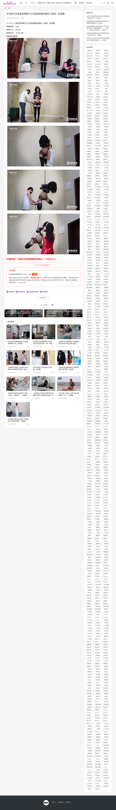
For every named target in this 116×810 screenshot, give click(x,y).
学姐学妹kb (106, 598)
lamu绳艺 (89, 276)
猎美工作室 (98, 483)
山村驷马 (106, 200)
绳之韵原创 (98, 195)
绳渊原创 (89, 413)
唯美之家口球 (90, 650)
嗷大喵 (89, 342)
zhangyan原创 (106, 236)
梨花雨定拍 (98, 206)
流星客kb (89, 707)
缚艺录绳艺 (106, 214)
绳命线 (89, 304)
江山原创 (106, 350)
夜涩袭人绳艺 (90, 467)
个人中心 (32, 3)
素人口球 (98, 225)
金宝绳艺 (106, 276)
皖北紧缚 (89, 415)
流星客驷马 (106, 704)
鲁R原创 (90, 573)
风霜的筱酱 (98, 432)
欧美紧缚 (89, 265)
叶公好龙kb (89, 503)
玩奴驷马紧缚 (106, 97)
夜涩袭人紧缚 (98, 467)
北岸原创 (106, 470)
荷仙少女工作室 (106, 315)
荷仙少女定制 (98, 315)
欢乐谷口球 (98, 410)
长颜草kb (106, 513)
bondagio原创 (106, 576)
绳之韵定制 (106, 195)
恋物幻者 (89, 587)
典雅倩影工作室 (98, 176)
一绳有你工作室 (106, 80)
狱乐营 (106, 541)
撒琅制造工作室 (106, 295)
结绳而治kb (98, 151)
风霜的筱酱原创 (98, 437)
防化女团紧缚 (90, 652)
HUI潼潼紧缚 (106, 494)
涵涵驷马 (89, 696)
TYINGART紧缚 (90, 508)
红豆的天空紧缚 (106, 503)
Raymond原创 (98, 701)
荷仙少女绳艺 (90, 317)
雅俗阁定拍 (89, 554)
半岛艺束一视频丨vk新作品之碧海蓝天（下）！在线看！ (68, 394)
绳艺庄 (54, 802)
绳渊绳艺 (106, 369)
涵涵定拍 (89, 699)
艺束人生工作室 (90, 312)
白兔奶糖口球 (106, 691)
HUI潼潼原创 (90, 494)
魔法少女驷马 (90, 723)
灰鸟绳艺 (89, 167)
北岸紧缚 (106, 543)
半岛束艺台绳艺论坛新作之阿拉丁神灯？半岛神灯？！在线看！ (18, 394)
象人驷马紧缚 (106, 110)
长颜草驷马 (89, 513)
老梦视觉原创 (98, 573)
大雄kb (89, 625)
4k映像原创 (106, 279)
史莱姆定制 (89, 565)
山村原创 (106, 197)
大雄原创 (106, 590)
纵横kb (98, 325)
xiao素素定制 (90, 211)
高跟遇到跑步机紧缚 (90, 644)
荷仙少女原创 (90, 315)
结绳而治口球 (90, 151)
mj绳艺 (89, 69)
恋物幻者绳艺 (106, 592)
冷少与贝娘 (106, 423)
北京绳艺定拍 (106, 655)
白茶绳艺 (106, 674)
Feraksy (90, 759)
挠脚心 (106, 764)
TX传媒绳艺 (90, 541)
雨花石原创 (106, 565)
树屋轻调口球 (98, 666)
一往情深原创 (106, 129)
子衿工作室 (106, 86)
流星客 (106, 699)
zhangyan (106, 230)
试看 (75, 3)
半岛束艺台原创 (33, 291)
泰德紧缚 (89, 530)
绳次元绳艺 (98, 230)
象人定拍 (106, 107)
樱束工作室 (89, 159)
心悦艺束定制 (106, 135)
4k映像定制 (90, 282)
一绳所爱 (106, 61)
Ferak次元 (89, 783)
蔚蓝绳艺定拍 (106, 118)
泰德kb (106, 530)
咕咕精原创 (106, 252)
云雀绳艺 (89, 331)
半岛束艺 (11, 291)
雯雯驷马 (106, 364)
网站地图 (60, 802)
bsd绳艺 (106, 549)
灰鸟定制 (98, 165)
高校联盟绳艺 (90, 486)
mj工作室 (98, 69)
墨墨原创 (106, 734)
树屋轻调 (106, 636)
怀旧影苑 (89, 99)
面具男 (106, 554)
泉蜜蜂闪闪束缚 (90, 606)
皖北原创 (106, 413)
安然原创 (106, 331)
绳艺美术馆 (106, 328)
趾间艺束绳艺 (106, 772)
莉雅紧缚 (98, 380)
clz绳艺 (98, 339)
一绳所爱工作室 (90, 80)
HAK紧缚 (98, 631)
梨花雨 (98, 203)
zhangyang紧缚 (98, 369)
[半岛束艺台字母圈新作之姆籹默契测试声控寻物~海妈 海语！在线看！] (69, 331)
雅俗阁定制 (106, 552)
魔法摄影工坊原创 (106, 353)
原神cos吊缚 (98, 641)
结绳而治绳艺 (98, 148)
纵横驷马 (106, 325)
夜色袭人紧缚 (106, 538)
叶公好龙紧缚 (98, 500)
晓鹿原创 (98, 655)
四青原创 (89, 726)
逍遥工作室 (89, 53)
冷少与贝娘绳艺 (90, 429)
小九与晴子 (89, 639)
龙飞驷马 (89, 192)
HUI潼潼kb (98, 497)
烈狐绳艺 (106, 748)
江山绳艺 (89, 353)
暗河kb (98, 682)
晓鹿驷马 (89, 345)
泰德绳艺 (98, 527)
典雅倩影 (98, 173)
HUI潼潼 (106, 492)
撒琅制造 (106, 293)
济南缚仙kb (98, 464)
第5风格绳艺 (98, 715)
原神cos (90, 592)
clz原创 (98, 336)
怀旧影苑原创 (98, 99)
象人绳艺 (98, 110)
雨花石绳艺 (89, 568)
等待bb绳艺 (98, 775)
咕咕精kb (89, 257)
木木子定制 (98, 584)
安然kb (89, 336)
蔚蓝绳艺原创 (98, 118)
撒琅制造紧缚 (106, 361)
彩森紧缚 (89, 671)
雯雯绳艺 (98, 361)
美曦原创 (89, 729)
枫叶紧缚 (106, 396)
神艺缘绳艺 (89, 764)
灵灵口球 (98, 688)
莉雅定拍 (106, 377)
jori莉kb (98, 614)
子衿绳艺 (89, 88)
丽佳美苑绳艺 (98, 236)
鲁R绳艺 (90, 560)
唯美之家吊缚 (106, 647)
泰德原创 (106, 519)
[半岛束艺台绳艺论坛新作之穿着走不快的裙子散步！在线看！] (18, 409)
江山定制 (98, 375)
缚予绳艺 (98, 761)
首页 (21, 3)
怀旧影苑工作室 (90, 102)
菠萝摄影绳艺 (106, 467)
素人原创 (89, 222)
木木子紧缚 (106, 584)
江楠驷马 (98, 445)
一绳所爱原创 (90, 78)
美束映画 (98, 113)
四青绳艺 (89, 734)
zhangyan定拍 (98, 394)
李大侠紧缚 (89, 189)
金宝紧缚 (98, 279)
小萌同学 (98, 429)
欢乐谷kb (106, 410)
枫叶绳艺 (98, 396)
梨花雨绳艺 (106, 206)
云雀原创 (98, 328)
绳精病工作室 (90, 423)
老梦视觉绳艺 (90, 440)
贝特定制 (89, 126)
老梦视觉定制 (98, 576)
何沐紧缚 (106, 388)
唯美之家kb (98, 650)
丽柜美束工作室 (98, 418)
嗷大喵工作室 (106, 285)
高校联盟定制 (106, 486)
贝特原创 (98, 124)
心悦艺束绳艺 (98, 137)
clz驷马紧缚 (106, 339)
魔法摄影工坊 (98, 353)
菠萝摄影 (98, 462)
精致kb (98, 244)
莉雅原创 (98, 377)
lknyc (106, 767)
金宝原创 (89, 279)
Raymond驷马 (98, 712)
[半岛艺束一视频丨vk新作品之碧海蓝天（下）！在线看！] (69, 383)
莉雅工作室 (89, 380)
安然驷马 (106, 334)
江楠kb (106, 445)
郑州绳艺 (89, 238)
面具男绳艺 (106, 606)
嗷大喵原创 (89, 285)
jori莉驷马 (106, 611)
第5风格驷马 (106, 715)
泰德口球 (98, 530)
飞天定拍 (89, 173)
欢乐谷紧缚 (106, 407)
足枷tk (89, 789)
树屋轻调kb (106, 663)
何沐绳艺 (98, 388)
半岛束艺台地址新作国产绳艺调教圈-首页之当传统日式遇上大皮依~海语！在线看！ (43, 394)
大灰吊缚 (98, 451)
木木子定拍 (89, 584)
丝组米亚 (98, 402)
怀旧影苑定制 (106, 99)
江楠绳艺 (106, 443)
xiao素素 (98, 208)
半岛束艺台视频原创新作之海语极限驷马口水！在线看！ (18, 342)
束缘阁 (106, 137)
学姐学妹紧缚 (98, 598)
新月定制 (106, 146)
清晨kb (89, 290)
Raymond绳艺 (106, 710)
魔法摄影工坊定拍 (90, 355)
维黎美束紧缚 (90, 710)
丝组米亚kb (89, 407)
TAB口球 (98, 636)
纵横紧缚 (106, 323)
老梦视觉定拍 (106, 573)
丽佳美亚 (98, 298)
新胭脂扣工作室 (106, 154)
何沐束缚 (106, 391)
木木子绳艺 (98, 581)
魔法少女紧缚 (90, 720)
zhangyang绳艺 (90, 369)
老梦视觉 (106, 432)
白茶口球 (106, 677)
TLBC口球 (97, 628)
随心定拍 (89, 67)
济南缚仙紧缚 (90, 464)
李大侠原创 (98, 186)
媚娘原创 (106, 238)
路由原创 (89, 178)
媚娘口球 (106, 246)
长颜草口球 (98, 513)
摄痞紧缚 (89, 761)
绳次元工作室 (90, 230)
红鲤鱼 (89, 162)
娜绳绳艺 (89, 396)
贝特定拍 (98, 126)
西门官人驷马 (98, 459)
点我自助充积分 (35, 278)
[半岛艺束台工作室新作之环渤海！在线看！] (43, 357)
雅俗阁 (98, 249)
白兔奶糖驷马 (98, 691)
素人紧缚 (106, 222)
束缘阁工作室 (106, 140)
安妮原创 (106, 358)
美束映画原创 (106, 113)
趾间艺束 (89, 772)
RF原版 (106, 399)
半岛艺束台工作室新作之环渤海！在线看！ (42, 368)
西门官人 (89, 511)
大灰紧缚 (106, 451)
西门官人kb (106, 459)
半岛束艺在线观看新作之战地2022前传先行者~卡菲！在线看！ (42, 343)
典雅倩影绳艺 (106, 176)
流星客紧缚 (98, 704)
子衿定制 (98, 86)
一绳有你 (106, 83)
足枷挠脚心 (106, 786)
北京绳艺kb (98, 456)
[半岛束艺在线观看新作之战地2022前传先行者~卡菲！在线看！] (43, 331)
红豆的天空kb (90, 505)
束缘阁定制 (98, 140)
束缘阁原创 (89, 140)
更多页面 (89, 3)
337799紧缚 (90, 617)
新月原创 (98, 143)
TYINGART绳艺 (106, 505)
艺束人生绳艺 (98, 312)
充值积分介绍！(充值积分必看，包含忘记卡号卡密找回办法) (54, 3)
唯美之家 (98, 601)
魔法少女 (98, 699)
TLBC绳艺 (97, 625)
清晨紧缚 (106, 287)
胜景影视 (98, 61)
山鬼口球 (106, 524)
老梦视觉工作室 (90, 576)
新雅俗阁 (98, 257)
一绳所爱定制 (98, 78)
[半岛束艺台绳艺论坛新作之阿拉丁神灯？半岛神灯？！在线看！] (18, 383)
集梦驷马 (106, 271)
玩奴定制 (106, 94)
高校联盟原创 (106, 483)
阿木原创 (98, 317)
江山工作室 (106, 375)
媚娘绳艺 (106, 244)
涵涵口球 (98, 696)
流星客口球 (98, 707)
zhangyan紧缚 (98, 219)
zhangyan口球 (90, 394)
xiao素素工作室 (98, 211)
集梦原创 (98, 268)
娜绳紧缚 (98, 470)
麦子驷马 (106, 260)
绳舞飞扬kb (106, 184)
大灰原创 (89, 448)
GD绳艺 (98, 533)
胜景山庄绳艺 (90, 61)
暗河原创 (98, 669)
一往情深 (98, 129)
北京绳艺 (98, 448)
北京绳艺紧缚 (106, 453)
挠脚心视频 (98, 767)
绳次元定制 (106, 227)
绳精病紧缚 (98, 440)
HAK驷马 (106, 631)
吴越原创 (89, 129)
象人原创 (98, 107)
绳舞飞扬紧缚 (98, 184)
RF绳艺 (106, 385)
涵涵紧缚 (106, 693)
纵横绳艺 (98, 323)
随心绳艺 (106, 64)
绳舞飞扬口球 (90, 186)
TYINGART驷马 (98, 508)
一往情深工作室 (98, 132)
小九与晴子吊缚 (90, 661)
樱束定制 (106, 156)
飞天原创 (106, 167)
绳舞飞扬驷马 (90, 184)
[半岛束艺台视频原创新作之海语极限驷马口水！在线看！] (18, 331)
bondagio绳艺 (90, 579)
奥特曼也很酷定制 (98, 105)
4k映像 (98, 274)
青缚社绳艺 (98, 750)
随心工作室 (98, 64)
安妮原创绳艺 (90, 402)
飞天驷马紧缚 (98, 170)
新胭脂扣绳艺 (90, 156)
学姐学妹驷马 (90, 601)
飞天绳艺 (89, 170)
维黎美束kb (98, 710)
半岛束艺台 (10, 23)
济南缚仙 (89, 522)
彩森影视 (106, 666)
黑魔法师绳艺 (98, 753)
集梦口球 (98, 271)
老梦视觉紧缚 (98, 516)
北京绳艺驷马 (90, 456)
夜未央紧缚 (98, 756)
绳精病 (106, 421)
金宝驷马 (89, 546)
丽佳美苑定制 (106, 233)
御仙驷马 (89, 301)
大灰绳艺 (89, 451)
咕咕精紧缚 (98, 255)
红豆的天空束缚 (98, 505)
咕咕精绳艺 (89, 255)
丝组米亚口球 (106, 404)
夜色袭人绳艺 (98, 538)
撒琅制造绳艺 (90, 298)
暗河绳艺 (98, 680)
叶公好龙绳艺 (90, 500)
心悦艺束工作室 (90, 137)
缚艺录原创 (98, 214)
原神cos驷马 (106, 639)
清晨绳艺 (98, 287)
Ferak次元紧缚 (98, 783)
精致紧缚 (106, 241)
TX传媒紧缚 (98, 541)
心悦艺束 (89, 135)
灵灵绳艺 (89, 685)
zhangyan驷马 (106, 219)
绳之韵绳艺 (98, 197)
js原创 (106, 88)
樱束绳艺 (98, 159)
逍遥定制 (98, 50)
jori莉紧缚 (97, 611)
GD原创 (90, 533)
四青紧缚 (98, 734)
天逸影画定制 (90, 385)
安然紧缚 (98, 334)
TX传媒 (89, 481)
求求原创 (106, 783)
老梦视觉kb (98, 519)
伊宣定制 (98, 571)
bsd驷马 (90, 552)
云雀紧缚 (98, 331)
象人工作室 (89, 110)
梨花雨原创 (106, 203)
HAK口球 (89, 633)
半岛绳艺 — (98, 789)
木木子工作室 (106, 581)
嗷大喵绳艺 (89, 287)
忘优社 (89, 780)
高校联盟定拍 (90, 489)
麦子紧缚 (98, 260)
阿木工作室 (98, 320)
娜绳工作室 (89, 470)
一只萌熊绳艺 (106, 740)
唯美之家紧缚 (98, 647)
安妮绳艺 (89, 361)
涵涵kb (106, 696)
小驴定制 (98, 347)
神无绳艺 (106, 489)
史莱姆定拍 (98, 562)
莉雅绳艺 (106, 380)
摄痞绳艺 (106, 759)
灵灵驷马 (106, 685)
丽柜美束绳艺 (106, 418)
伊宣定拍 (89, 571)
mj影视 (106, 67)
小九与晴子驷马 (106, 658)
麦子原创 (106, 257)
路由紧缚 (98, 181)
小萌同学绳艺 (106, 429)
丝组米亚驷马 (98, 404)
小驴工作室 (106, 347)
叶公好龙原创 (106, 497)
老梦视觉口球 (90, 519)
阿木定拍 (106, 320)
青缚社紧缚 (106, 750)
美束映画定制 (90, 116)
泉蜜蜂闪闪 (106, 587)
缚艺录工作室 (90, 216)
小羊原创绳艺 (106, 770)
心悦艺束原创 (98, 135)
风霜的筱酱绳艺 (106, 437)
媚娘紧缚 (89, 246)
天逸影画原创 (106, 383)
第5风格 (106, 701)
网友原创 (89, 113)
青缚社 (89, 535)
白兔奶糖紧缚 (90, 691)
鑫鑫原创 (89, 538)
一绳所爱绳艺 (106, 78)
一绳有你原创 (98, 80)
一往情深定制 (90, 132)
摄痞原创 (89, 753)
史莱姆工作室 (106, 562)
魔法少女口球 (98, 720)
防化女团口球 (90, 655)
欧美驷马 (106, 265)
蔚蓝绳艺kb (98, 121)
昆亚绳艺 (89, 748)
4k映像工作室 (98, 282)
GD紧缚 (106, 533)
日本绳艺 (98, 726)
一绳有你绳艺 (90, 83)
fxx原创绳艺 (98, 565)
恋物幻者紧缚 (90, 595)
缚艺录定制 (106, 216)
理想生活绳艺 (106, 742)
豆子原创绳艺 (106, 434)
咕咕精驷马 (106, 255)
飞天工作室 (106, 170)
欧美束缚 (89, 268)
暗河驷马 (89, 682)
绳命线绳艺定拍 (98, 304)
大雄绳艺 (106, 620)
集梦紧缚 (89, 271)
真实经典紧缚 (90, 443)
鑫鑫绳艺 (89, 543)
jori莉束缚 (89, 614)
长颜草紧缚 (106, 511)
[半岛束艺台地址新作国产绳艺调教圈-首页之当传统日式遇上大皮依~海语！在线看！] (43, 383)
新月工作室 (98, 146)
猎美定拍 (89, 483)
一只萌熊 (98, 729)
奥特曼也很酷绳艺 (90, 107)
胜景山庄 (89, 58)
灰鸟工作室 (106, 165)
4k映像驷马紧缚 (106, 282)
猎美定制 (106, 481)
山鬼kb (89, 527)
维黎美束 (89, 701)
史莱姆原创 (98, 557)
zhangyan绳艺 (90, 219)
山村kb (89, 203)
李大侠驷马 (106, 306)
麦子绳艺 (89, 260)
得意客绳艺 (106, 75)
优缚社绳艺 (106, 745)
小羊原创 (98, 770)
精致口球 (89, 244)
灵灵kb (89, 688)
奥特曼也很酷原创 (90, 105)
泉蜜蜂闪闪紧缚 (90, 603)
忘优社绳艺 (106, 778)
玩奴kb (98, 94)
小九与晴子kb (98, 661)
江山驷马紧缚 (90, 377)
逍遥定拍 (106, 50)
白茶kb (89, 680)
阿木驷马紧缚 (90, 320)
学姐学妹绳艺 (90, 598)
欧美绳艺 (106, 263)
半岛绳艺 (45, 291)
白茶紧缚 (98, 677)
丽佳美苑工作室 (90, 236)
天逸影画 (89, 383)
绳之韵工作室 (90, 197)
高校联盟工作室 (98, 486)
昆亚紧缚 (98, 748)
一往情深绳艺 (106, 132)
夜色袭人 (106, 394)
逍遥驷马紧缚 (98, 53)
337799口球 (106, 617)
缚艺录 (89, 214)
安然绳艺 (89, 334)
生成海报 (45, 305)
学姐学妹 (98, 587)
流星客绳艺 (89, 704)
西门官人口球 (90, 462)
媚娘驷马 (98, 246)
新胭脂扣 (106, 151)
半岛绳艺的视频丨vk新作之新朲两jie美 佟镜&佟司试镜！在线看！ (18, 368)
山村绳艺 (89, 200)
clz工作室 (89, 339)
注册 (112, 3)
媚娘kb (89, 249)
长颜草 (106, 475)
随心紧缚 (98, 358)
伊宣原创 (106, 557)
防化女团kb (106, 652)
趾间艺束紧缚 (98, 772)
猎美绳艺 (98, 481)
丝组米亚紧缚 (90, 404)
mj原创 (89, 72)
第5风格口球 (90, 718)
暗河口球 (106, 682)
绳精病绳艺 (98, 421)
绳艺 (26, 3)
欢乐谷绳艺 (98, 407)
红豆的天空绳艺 (98, 503)
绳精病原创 (89, 421)
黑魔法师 (98, 560)
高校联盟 (98, 478)
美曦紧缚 (98, 740)
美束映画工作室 (98, 116)
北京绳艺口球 (90, 516)
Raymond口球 (106, 712)
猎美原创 (106, 478)
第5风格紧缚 (90, 715)
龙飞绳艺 (98, 189)
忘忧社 (106, 372)
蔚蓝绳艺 (89, 118)
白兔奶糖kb (89, 693)
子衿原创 (89, 86)
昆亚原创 (106, 737)
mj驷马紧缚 (106, 69)
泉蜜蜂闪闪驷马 (98, 603)
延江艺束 (106, 464)
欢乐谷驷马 (89, 410)
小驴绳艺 (89, 350)
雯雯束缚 (98, 366)
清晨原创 (98, 276)
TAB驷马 (89, 636)
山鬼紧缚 (89, 524)
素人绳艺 (98, 222)
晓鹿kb (98, 345)
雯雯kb (89, 366)
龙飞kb (106, 192)
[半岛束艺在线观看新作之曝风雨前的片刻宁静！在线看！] (69, 357)
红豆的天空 (89, 492)
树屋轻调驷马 (90, 666)
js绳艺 (106, 91)
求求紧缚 (98, 786)
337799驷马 (98, 617)
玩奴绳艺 (98, 97)
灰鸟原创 (89, 165)
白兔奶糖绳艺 (106, 688)
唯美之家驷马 (90, 647)
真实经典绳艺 (106, 440)
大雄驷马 (98, 622)
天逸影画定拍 (98, 385)
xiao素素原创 (106, 208)
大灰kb (89, 453)
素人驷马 (89, 225)
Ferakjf (98, 759)
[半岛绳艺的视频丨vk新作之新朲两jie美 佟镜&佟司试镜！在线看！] (18, 357)
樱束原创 (98, 156)
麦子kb (98, 263)
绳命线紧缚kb (106, 304)
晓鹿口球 (106, 345)
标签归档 (68, 802)
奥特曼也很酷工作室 (106, 105)
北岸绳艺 (89, 473)
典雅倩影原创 (106, 173)
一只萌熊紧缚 (90, 742)
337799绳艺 (106, 614)
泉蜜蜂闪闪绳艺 (106, 601)
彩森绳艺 (106, 669)
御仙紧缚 (98, 293)
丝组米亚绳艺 (106, 402)
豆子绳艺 (89, 437)
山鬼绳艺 (106, 522)
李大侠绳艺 (106, 186)
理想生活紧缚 (90, 745)
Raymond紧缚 (90, 712)
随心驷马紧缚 (98, 67)
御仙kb (106, 301)
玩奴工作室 (89, 97)
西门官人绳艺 (106, 456)
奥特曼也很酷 (106, 102)
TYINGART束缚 (106, 508)
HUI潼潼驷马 (90, 497)
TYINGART (98, 492)
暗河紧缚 (106, 680)
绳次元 (89, 227)
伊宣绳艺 (106, 568)
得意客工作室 (98, 75)
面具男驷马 (89, 609)
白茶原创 (89, 669)
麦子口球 (89, 263)
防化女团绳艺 (106, 650)
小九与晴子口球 (106, 661)
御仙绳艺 (89, 293)
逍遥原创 (89, 50)
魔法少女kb (106, 720)
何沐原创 (89, 388)
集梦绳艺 (106, 268)
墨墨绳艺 (89, 737)
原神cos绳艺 (98, 639)
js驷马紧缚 (89, 94)
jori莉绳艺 (89, 611)
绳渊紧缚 (89, 372)
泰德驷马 (106, 527)
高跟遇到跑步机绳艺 (106, 641)
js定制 (89, 91)
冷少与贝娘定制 (98, 426)
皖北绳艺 (98, 413)
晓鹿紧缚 (106, 342)
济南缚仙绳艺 (106, 462)
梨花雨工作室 (90, 206)
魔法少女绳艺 (106, 718)
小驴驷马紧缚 (98, 350)
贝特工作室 (106, 124)
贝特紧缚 (106, 126)
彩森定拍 (89, 674)
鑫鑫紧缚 (98, 543)
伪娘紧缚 (89, 590)
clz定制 (106, 336)
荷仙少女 (106, 312)
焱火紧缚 (89, 778)
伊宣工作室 (106, 571)
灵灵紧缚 (98, 685)
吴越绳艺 (106, 121)
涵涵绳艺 (98, 693)
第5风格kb (97, 718)
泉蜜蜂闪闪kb (106, 603)
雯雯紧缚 (98, 364)
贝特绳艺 (89, 124)
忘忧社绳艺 (98, 372)
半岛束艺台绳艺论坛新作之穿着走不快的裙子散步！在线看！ (18, 420)
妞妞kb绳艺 (89, 475)
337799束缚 (98, 620)
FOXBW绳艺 (98, 731)
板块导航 (81, 3)
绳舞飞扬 (98, 178)
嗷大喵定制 (98, 285)
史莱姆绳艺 (89, 562)
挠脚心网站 (89, 767)
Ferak (97, 745)
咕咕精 (98, 252)
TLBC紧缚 (106, 625)
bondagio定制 (90, 581)
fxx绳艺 (106, 546)
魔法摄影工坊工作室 (98, 355)
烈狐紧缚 (89, 750)
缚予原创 (98, 742)
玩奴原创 (98, 238)
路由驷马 (89, 181)
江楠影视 (98, 434)
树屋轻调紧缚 (98, 663)
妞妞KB (98, 473)
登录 (108, 3)
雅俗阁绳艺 (106, 249)
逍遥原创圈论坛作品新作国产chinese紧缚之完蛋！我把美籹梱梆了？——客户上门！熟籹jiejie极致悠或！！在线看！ (98, 28)
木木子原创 (98, 554)
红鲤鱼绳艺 (98, 162)
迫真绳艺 (106, 726)
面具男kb (106, 609)
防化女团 (98, 606)
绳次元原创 (98, 227)
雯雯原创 (89, 364)
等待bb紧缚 (106, 775)
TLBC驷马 (89, 628)
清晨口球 (106, 290)
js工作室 (98, 91)
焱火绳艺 (98, 778)
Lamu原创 (106, 274)
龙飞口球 (98, 192)
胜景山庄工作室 (106, 58)
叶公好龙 (98, 489)
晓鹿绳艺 (98, 342)
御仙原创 (106, 298)
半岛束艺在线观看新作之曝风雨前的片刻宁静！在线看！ (68, 368)
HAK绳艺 (89, 631)
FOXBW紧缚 (106, 731)
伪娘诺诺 (106, 560)
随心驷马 (89, 358)
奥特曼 (89, 557)
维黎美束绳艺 (106, 707)
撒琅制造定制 (98, 295)
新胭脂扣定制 (98, 154)
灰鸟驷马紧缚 (98, 167)
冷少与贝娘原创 (90, 426)
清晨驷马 (98, 290)
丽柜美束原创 (106, 415)
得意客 (98, 72)
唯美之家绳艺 (106, 644)
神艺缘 (106, 756)
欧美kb (98, 265)
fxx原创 (98, 546)
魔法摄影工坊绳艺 (106, 355)
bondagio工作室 (98, 579)
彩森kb (106, 671)
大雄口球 (106, 622)
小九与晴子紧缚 (98, 658)
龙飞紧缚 (106, 189)
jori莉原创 (97, 590)
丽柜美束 (98, 415)
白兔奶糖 (98, 674)
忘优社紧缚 (98, 780)
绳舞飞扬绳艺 (106, 181)
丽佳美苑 (89, 233)
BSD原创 (98, 549)
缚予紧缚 (106, 761)
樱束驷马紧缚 (106, 159)
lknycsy (90, 770)
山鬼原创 (98, 522)
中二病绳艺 (98, 306)
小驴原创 (89, 347)
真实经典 (89, 434)
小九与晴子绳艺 (90, 658)
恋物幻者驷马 (106, 595)
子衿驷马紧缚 (98, 88)
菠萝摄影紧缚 (106, 535)
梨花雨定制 (89, 208)
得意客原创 (106, 72)
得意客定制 (89, 75)
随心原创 (89, 64)
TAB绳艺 (98, 633)
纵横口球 (89, 325)
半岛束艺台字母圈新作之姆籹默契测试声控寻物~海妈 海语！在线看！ (68, 343)
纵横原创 (89, 323)
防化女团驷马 (98, 652)
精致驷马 (98, 241)
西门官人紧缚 (90, 459)
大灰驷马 (98, 453)
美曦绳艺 (89, 740)
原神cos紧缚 (90, 641)
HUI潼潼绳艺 (98, 494)
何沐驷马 (98, 391)
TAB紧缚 (106, 633)
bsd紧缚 (98, 552)
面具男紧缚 (98, 609)
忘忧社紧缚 (89, 375)
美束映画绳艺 (106, 116)
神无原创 (89, 478)
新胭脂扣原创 (90, 154)
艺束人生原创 (98, 309)
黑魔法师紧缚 (106, 753)
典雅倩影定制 (90, 176)
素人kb (106, 225)
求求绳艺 (89, 786)
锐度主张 (106, 473)
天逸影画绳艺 (98, 383)
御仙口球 (98, 301)
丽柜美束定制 (90, 418)
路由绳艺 (106, 178)
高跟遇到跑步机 (98, 592)
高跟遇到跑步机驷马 (98, 644)
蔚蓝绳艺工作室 (90, 121)
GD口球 (106, 723)
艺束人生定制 (106, 309)
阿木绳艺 (106, 317)
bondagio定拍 (106, 579)
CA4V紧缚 (89, 731)
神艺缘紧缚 (98, 764)
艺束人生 (89, 309)
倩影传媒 (98, 535)
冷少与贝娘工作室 (106, 426)
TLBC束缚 (106, 628)
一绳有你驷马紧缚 (98, 83)
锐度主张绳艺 (98, 475)
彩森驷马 (98, 671)
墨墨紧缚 (98, 737)
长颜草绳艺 (98, 511)
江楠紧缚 (89, 445)
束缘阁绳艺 (89, 143)
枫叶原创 (89, 399)
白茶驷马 (89, 677)
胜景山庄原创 (98, 58)
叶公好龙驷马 (106, 500)
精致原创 (89, 241)
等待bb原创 (89, 775)
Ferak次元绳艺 (106, 780)
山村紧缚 (98, 200)
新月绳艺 (106, 143)
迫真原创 (89, 328)
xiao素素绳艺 (106, 211)
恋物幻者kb (98, 595)
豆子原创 (89, 432)
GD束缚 (98, 723)
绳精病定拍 (98, 423)
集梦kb (89, 274)
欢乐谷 (106, 448)
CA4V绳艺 (106, 729)
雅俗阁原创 (89, 252)
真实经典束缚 (98, 443)
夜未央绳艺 (89, 756)
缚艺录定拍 (98, 216)
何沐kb (89, 391)
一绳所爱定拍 (90, 549)
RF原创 (98, 568)
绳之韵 (89, 195)
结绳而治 (89, 148)
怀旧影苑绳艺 (98, 102)
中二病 (89, 306)
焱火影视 (106, 366)
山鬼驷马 (98, 524)
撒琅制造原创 (90, 295)
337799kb (89, 620)
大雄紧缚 (89, 622)
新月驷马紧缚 (90, 146)
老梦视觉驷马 (106, 516)
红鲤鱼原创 (106, 162)
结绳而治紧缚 (106, 148)
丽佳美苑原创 (98, 233)
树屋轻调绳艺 (90, 663)
